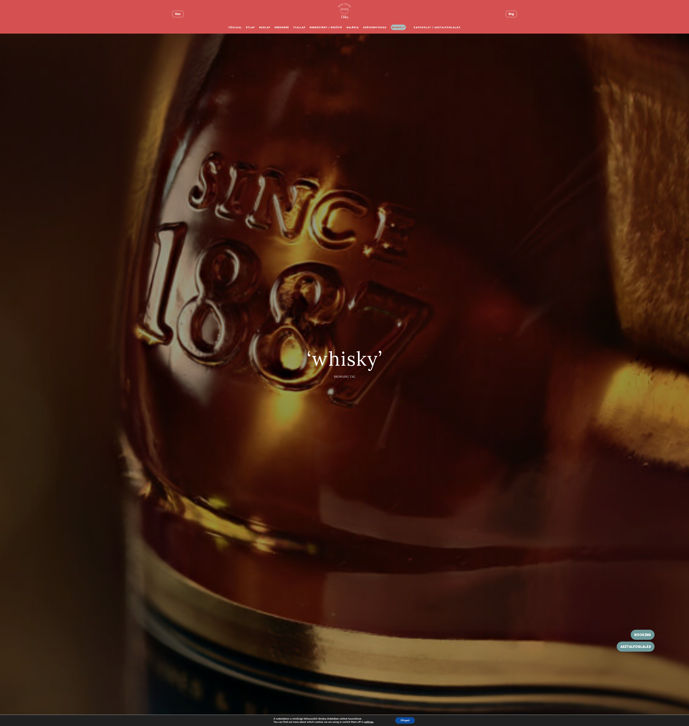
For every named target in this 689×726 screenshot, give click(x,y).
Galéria (352, 27)
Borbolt (398, 27)
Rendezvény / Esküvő (326, 27)
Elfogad (405, 720)
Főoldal (235, 27)
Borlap (265, 27)
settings (368, 722)
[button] (636, 647)
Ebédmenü (282, 27)
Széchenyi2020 (374, 27)
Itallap (299, 27)
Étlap (250, 27)
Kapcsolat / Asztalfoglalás (437, 27)
